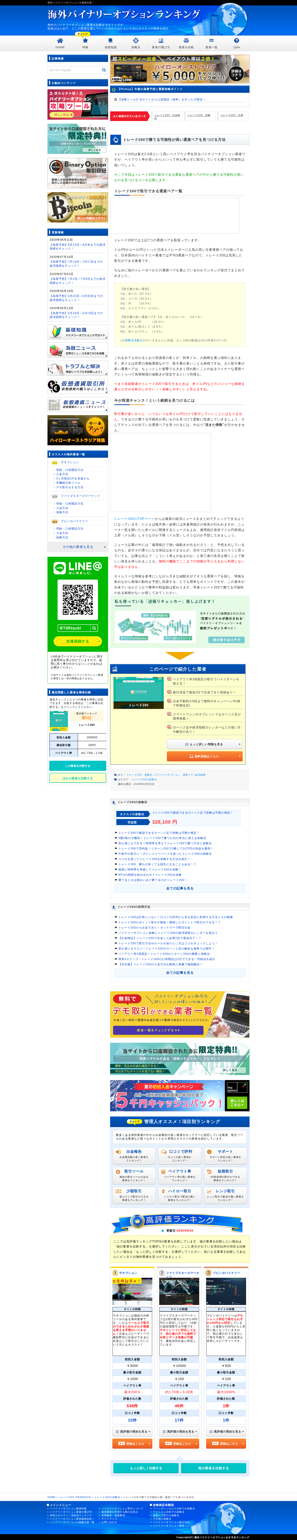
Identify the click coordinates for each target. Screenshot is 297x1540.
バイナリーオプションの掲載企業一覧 (72, 1522)
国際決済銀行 (134, 340)
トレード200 (87, 724)
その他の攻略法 (162, 1518)
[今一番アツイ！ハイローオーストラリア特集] (77, 428)
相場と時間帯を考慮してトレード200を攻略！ (149, 869)
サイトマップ (109, 1518)
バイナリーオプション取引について (122, 1508)
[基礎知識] (77, 330)
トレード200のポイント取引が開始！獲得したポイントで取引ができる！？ (169, 922)
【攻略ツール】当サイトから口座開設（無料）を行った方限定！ (162, 99)
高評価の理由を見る (133, 1431)
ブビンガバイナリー (226, 1273)
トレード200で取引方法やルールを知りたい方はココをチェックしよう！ (168, 943)
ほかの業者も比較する (78, 778)
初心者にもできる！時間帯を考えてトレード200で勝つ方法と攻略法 (165, 843)
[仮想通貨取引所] (77, 384)
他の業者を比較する (213, 1468)
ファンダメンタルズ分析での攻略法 (174, 1508)
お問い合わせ (109, 1522)
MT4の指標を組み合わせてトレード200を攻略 (150, 874)
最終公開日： (126, 784)
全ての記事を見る (180, 888)
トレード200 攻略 (199, 115)
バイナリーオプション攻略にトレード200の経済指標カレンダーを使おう (168, 932)
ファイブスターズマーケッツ (80, 495)
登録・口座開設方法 (69, 469)
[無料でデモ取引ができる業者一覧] (180, 1014)
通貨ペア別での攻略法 (166, 1515)
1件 (226, 1420)
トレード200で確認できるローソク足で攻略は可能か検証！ (192, 812)
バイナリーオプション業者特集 (68, 1508)
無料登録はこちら (207, 756)
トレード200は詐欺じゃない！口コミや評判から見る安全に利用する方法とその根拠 (175, 917)
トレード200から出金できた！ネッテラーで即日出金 (154, 927)
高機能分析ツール (68, 482)
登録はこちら (135, 1443)
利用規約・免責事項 (113, 1515)
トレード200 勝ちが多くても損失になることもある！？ (157, 864)
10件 (132, 1420)
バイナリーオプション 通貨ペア (173, 774)
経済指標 (200, 774)
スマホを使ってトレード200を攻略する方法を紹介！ (154, 859)
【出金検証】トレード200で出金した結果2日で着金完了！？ (159, 938)
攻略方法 (62, 512)
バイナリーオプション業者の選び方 (71, 1512)
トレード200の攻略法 (144, 779)
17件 (179, 1420)
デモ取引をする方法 (69, 487)
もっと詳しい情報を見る (206, 744)
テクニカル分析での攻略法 (168, 1512)
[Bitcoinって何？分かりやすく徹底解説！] (77, 207)
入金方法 (62, 474)
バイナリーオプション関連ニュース (174, 1525)
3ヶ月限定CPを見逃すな (73, 478)
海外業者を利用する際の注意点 (119, 1512)
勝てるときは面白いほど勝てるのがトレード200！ (152, 880)
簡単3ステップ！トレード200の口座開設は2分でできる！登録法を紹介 (166, 959)
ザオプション (128, 1273)
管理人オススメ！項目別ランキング (71, 1515)
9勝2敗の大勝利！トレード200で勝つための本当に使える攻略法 (162, 838)
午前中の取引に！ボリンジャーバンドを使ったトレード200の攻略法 (165, 853)
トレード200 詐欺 (231, 115)
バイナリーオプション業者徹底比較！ (72, 1518)
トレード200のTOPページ (134, 518)
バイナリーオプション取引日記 (171, 1522)
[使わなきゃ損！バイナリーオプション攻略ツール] (77, 104)
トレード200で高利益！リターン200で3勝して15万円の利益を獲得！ (166, 848)
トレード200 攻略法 (139, 774)
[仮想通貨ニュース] (77, 402)
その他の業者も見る (77, 547)
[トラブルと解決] (77, 366)
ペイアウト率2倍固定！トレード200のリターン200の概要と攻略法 (164, 953)
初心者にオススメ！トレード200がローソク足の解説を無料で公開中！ (166, 948)
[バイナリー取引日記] (77, 172)
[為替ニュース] (77, 348)
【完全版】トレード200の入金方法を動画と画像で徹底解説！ (160, 964)
